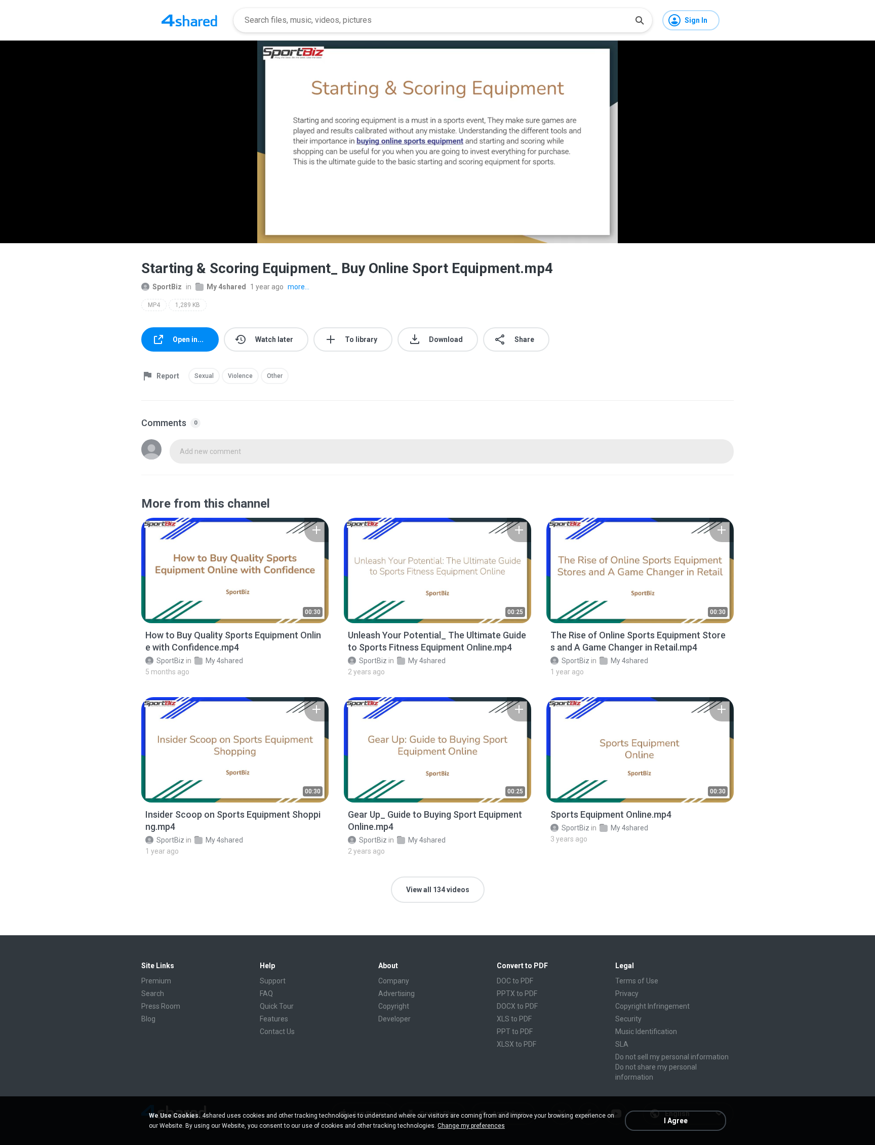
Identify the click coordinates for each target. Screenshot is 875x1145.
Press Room (160, 1006)
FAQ (266, 993)
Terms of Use (636, 981)
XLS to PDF (514, 1019)
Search (152, 993)
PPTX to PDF (517, 993)
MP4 (154, 305)
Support (273, 981)
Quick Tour (277, 1006)
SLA (621, 1044)
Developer (394, 1019)
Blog (148, 1019)
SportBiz (167, 287)
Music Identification (646, 1031)
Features (274, 1019)
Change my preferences (471, 1125)
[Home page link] (189, 20)
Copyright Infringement (652, 1006)
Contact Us (277, 1031)
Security (628, 1019)
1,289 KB (187, 305)
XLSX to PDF (516, 1044)
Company (393, 981)
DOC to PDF (515, 981)
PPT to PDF (515, 1031)
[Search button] (639, 20)
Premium (156, 981)
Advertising (396, 993)
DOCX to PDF (517, 1006)
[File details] (235, 570)
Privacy (627, 993)
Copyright (393, 1006)
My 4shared (226, 287)
